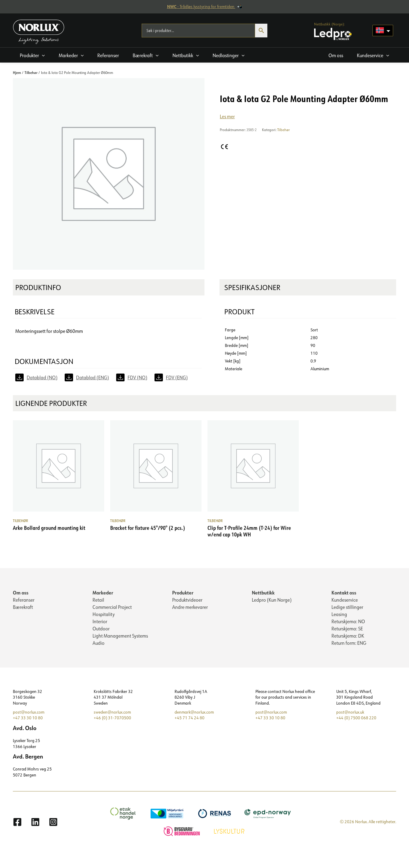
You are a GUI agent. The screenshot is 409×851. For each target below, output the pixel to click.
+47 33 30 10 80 (28, 717)
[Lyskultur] (230, 831)
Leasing (339, 614)
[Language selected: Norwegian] (382, 30)
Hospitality (104, 614)
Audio (98, 643)
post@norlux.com (28, 712)
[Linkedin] (35, 821)
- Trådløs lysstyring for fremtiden (201, 6)
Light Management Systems (120, 636)
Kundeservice (344, 600)
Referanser (23, 600)
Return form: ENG (348, 643)
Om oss (20, 592)
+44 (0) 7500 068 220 (356, 717)
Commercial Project (112, 607)
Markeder (103, 592)
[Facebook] (17, 821)
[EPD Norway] (268, 813)
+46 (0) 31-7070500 (112, 717)
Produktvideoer (187, 600)
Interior (100, 621)
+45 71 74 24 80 (190, 717)
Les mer (227, 116)
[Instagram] (53, 821)
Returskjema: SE (347, 629)
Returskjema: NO (348, 621)
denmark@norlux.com (194, 712)
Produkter (182, 592)
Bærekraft (23, 607)
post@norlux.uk (350, 712)
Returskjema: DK (347, 636)
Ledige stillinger (347, 607)
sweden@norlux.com (112, 712)
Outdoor (101, 629)
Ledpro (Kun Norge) (272, 600)
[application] (42, 55)
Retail (98, 600)
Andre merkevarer (190, 607)
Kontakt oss (343, 592)
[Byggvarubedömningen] (182, 831)
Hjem (17, 72)
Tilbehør (31, 72)
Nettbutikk (263, 592)
